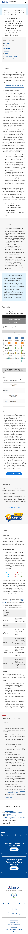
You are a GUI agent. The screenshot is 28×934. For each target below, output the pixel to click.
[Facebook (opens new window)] (3, 903)
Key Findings (7, 45)
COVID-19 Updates (14, 920)
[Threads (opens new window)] (16, 909)
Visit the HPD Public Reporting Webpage (14, 85)
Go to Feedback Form (14, 507)
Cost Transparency (9, 811)
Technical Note (9, 299)
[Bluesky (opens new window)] (8, 903)
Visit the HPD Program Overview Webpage (14, 87)
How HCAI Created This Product (11, 56)
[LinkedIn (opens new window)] (19, 903)
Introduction (7, 43)
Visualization (7, 48)
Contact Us (14, 931)
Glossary (6, 53)
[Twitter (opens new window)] (14, 903)
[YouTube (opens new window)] (24, 903)
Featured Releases (7, 6)
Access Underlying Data (14, 474)
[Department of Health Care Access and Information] (16, 887)
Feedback (6, 51)
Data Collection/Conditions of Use (14, 929)
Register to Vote (14, 922)
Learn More (14, 849)
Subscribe (14, 913)
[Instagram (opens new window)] (11, 909)
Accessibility (14, 927)
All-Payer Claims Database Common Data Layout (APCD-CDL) (13, 601)
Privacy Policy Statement (14, 924)
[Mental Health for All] (14, 895)
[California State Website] (10, 887)
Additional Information (9, 58)
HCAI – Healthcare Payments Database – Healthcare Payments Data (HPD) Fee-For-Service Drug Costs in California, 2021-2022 (13, 817)
